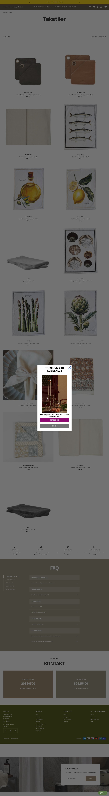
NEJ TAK (54, 426)
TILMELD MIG (54, 420)
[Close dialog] (69, 367)
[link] (54, 394)
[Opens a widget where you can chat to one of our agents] (102, 793)
